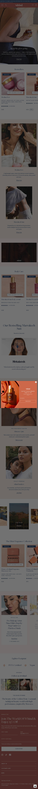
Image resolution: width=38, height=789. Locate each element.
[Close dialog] (36, 382)
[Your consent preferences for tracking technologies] (35, 786)
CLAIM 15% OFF (28, 401)
